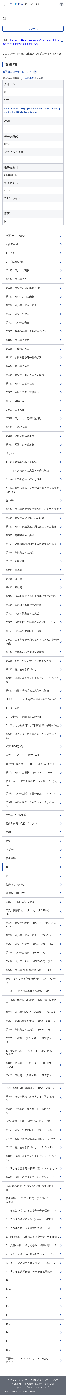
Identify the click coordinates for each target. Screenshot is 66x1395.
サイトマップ (42, 1387)
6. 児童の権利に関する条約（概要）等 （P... (32, 1245)
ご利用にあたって (39, 1380)
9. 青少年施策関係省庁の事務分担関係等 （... (32, 1271)
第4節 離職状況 (15, 401)
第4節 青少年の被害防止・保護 (24, 631)
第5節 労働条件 (15, 409)
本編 (8, 832)
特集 (8, 841)
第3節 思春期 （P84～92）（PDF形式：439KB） (30, 1065)
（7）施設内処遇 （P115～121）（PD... (29, 1121)
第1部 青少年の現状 (17, 270)
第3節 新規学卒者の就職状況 (22, 392)
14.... (8, 1315)
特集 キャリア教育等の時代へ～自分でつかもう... (31, 783)
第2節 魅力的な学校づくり (21, 669)
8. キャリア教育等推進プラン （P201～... (30, 1263)
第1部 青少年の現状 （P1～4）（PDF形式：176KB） (32, 925)
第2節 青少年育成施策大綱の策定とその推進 (31, 526)
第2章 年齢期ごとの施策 (20, 552)
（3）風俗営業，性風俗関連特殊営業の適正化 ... (30, 1188)
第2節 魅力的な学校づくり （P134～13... (30, 1147)
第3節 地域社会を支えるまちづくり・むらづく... (31, 1158)
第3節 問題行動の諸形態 (20, 444)
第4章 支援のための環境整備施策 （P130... (31, 1138)
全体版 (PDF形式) (15, 893)
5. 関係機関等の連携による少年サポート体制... (32, 1236)
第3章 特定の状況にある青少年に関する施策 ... (30, 804)
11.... (8, 1289)
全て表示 (38, 78)
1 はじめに (12, 708)
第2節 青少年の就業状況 (20, 383)
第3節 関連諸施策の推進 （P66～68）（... (31, 1021)
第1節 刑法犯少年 (16, 427)
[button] (61, 4)
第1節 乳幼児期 (15, 561)
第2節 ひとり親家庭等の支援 (22, 613)
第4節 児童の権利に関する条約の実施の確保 (31, 544)
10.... (8, 1280)
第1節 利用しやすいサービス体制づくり (28, 660)
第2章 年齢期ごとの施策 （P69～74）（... (31, 1029)
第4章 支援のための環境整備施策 (25, 652)
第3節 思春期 (14, 578)
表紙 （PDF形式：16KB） (21, 901)
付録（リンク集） (15, 884)
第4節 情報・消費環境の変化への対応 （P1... (32, 1177)
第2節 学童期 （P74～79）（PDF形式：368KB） (30, 1040)
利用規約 (16, 1383)
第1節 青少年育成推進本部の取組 (25, 518)
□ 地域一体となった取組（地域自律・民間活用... (31, 1002)
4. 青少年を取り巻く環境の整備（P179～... (30, 1228)
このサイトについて (17, 1380)
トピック (11, 849)
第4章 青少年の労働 (17, 366)
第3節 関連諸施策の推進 (20, 535)
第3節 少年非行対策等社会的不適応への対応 (31, 622)
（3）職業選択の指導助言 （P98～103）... (30, 1087)
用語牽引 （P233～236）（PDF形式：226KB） (28, 1360)
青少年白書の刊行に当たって (22, 823)
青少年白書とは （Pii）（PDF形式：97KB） (31, 764)
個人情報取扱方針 (33, 1383)
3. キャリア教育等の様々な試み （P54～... (31, 991)
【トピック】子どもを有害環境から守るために (31, 699)
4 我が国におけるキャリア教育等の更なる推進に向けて (32, 490)
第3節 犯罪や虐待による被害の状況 (26, 331)
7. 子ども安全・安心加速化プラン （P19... (31, 1254)
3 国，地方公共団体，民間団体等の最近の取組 (32, 725)
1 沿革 (10, 253)
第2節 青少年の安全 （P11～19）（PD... (30, 944)
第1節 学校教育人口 (17, 348)
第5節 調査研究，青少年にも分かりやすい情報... (31, 736)
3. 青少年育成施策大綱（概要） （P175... (30, 1219)
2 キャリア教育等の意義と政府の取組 (27, 470)
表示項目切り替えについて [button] (17, 71)
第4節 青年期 (14, 587)
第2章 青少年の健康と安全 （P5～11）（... (31, 935)
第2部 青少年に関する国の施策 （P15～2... (31, 793)
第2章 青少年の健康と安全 (21, 305)
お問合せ (49, 1383)
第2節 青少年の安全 (17, 322)
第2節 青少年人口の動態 (20, 296)
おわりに (11, 500)
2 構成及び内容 (15, 261)
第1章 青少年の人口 (17, 279)
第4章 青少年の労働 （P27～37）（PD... (30, 961)
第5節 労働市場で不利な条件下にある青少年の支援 (32, 641)
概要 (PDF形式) (14, 746)
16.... (8, 1332)
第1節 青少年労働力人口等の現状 (25, 375)
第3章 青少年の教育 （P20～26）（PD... (30, 952)
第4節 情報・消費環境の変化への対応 (27, 690)
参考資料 (11, 858)
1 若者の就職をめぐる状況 (21, 462)
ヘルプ (55, 1380)
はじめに (11, 453)
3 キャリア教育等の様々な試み (24, 479)
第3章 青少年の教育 (17, 340)
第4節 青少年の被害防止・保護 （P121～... (31, 1130)
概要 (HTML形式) (15, 235)
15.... (8, 1323)
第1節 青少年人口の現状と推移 (24, 288)
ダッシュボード (24, 1387)
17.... (8, 1341)
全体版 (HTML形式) (16, 814)
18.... (8, 1350)
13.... (8, 1306)
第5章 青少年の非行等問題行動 (24, 418)
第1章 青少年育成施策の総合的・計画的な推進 (32, 509)
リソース (33, 28)
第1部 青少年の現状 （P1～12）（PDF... (30, 772)
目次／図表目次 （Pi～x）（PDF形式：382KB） (28, 912)
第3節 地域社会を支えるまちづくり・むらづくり (32, 680)
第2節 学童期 (14, 570)
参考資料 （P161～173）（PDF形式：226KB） (28, 1200)
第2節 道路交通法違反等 (20, 436)
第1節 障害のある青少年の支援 (24, 605)
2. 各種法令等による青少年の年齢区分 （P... (32, 1210)
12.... (8, 1297)
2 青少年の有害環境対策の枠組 (24, 716)
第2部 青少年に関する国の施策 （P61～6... (31, 1012)
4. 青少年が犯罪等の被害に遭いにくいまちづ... (32, 1168)
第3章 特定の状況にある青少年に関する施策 (31, 596)
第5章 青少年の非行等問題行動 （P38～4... (31, 970)
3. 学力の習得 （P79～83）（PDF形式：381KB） (30, 1052)
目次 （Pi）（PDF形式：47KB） (25, 755)
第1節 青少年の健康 (17, 314)
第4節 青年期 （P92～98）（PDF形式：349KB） (30, 1077)
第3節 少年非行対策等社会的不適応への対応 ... (30, 1111)
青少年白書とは (14, 244)
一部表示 (29, 78)
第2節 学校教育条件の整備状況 (24, 357)
